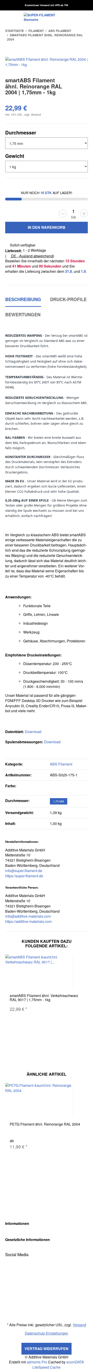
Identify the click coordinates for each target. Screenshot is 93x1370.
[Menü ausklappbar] (7, 17)
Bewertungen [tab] (22, 314)
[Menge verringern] (63, 213)
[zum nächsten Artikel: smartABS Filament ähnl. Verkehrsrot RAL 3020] (83, 51)
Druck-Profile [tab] (68, 299)
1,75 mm (58, 801)
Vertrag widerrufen (46, 1348)
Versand (36, 114)
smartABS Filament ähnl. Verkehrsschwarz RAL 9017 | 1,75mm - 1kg (44, 997)
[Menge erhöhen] (84, 213)
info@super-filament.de (23, 870)
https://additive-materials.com (28, 921)
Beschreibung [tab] (23, 299)
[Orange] (54, 787)
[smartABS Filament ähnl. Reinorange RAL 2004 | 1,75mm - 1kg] (46, 61)
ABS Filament (61, 764)
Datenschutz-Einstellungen (46, 1333)
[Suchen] (77, 17)
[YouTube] (7, 1262)
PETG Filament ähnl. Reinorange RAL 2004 (45, 1124)
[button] (46, 1223)
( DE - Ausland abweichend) (29, 256)
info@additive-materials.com (28, 916)
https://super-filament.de (24, 875)
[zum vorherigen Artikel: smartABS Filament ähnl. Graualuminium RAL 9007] (72, 51)
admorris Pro (37, 1362)
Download (33, 731)
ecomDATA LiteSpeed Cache (58, 1364)
